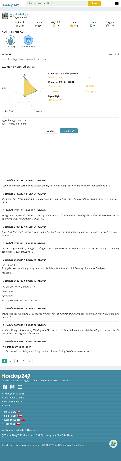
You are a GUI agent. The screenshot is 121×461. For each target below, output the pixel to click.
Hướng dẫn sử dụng (14, 393)
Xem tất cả (114, 54)
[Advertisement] (60, 155)
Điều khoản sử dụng (14, 397)
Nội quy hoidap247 (13, 401)
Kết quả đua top (14, 419)
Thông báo (12, 423)
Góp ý (7, 405)
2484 (21, 25)
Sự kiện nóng (13, 415)
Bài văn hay (12, 411)
